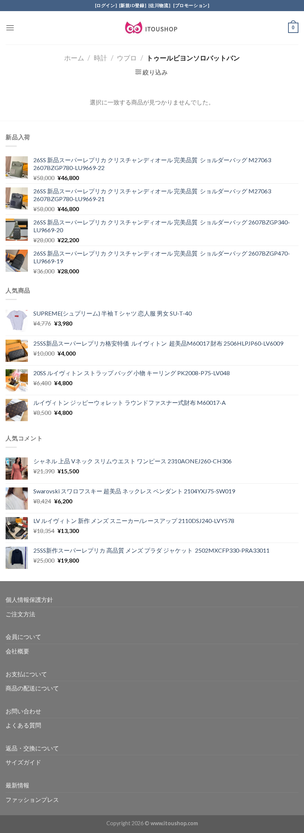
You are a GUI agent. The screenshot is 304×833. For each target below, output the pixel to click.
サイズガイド (23, 762)
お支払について (26, 673)
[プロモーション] (190, 5)
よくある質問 (23, 725)
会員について (23, 636)
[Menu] (10, 28)
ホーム (74, 58)
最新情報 (17, 785)
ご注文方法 (20, 613)
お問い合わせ (23, 710)
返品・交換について (32, 748)
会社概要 (17, 650)
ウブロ (127, 58)
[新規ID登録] (132, 5)
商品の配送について (32, 688)
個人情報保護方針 (29, 599)
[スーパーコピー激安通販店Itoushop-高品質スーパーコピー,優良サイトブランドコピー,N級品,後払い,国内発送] (152, 28)
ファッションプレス (32, 799)
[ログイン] (106, 5)
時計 (100, 58)
